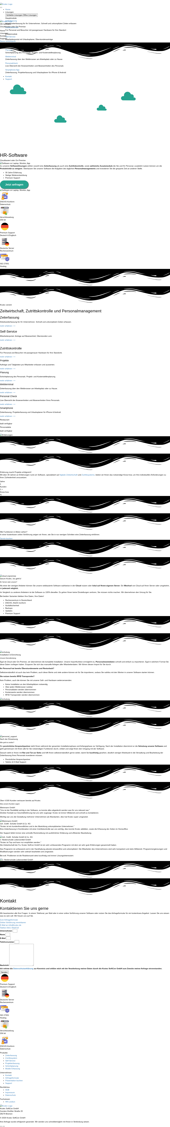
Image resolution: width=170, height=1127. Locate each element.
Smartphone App (12, 70)
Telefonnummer (7, 942)
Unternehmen (6, 931)
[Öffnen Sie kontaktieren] (1, 1126)
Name (2, 934)
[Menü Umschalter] (1, 7)
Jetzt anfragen (14, 184)
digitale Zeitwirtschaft (68, 475)
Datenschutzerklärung (23, 968)
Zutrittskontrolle (11, 27)
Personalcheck (11, 63)
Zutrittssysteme (88, 475)
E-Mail (3, 938)
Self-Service (10, 37)
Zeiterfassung (11, 21)
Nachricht (4, 965)
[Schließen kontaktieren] (4, 1126)
